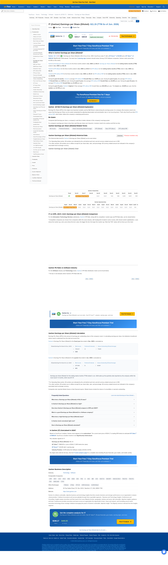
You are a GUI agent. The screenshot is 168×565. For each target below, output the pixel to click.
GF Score (35, 83)
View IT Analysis (124, 521)
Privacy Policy (69, 535)
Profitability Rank (37, 122)
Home (14, 6)
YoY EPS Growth (37, 147)
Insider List (56, 538)
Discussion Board (98, 538)
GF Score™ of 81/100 (115, 56)
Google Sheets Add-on (119, 538)
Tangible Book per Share (39, 139)
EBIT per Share (37, 64)
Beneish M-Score (37, 39)
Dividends (34, 168)
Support (158, 6)
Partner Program (93, 535)
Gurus (29, 6)
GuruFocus (31, 14)
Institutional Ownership (38, 91)
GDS (77, 478)
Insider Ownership (37, 89)
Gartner (50, 56)
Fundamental (35, 32)
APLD (64, 478)
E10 (34, 58)
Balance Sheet (35, 174)
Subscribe (132, 6)
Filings (83, 17)
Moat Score (36, 152)
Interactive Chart (76, 17)
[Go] (137, 21)
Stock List (45, 538)
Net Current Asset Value (39, 102)
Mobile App (76, 535)
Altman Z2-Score (37, 36)
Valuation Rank (37, 143)
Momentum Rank (37, 98)
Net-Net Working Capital (39, 104)
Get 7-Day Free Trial (134, 11)
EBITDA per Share (37, 66)
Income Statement (36, 171)
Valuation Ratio (35, 156)
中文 (108, 535)
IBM (93, 478)
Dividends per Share (38, 56)
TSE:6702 (124, 478)
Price (33, 165)
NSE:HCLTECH (116, 478)
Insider (68, 17)
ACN (97, 478)
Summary (31, 17)
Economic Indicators (72, 538)
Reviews (67, 6)
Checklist (124, 17)
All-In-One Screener (114, 535)
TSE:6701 (131, 478)
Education (151, 6)
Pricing (61, 6)
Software (51, 14)
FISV (50, 481)
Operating (118, 17)
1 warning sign (81, 58)
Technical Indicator (36, 181)
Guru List (51, 538)
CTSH (62, 481)
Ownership (112, 17)
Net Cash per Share (38, 100)
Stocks (38, 14)
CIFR (50, 478)
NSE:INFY (108, 478)
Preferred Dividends (64, 128)
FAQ (99, 535)
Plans (104, 538)
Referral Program (84, 535)
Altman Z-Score (37, 34)
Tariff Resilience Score (38, 154)
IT (58, 56)
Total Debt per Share (38, 141)
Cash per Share (37, 43)
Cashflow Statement (37, 177)
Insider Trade (63, 538)
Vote (129, 17)
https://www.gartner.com (69, 491)
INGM (73, 478)
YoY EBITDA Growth (38, 145)
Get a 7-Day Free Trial (82, 196)
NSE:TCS (102, 478)
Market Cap (36, 94)
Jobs (57, 535)
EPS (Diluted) (98, 128)
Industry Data (81, 538)
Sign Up (144, 6)
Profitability (34, 159)
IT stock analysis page (80, 452)
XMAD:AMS (56, 481)
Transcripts (89, 17)
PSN (82, 478)
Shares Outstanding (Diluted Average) (82, 128)
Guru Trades (62, 17)
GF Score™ (55, 447)
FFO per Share (36, 73)
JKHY (55, 478)
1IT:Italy (72, 485)
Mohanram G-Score (38, 96)
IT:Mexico (66, 485)
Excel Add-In (110, 538)
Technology (44, 14)
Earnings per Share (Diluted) (82, 14)
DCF (51, 17)
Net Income (53, 128)
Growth (34, 162)
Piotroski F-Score (37, 114)
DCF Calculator (89, 538)
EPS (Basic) (57, 68)
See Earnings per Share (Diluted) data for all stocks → (93, 530)
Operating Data (35, 29)
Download (120, 135)
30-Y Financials (39, 17)
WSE (68, 478)
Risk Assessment (37, 128)
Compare (99, 17)
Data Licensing (75, 6)
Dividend (56, 17)
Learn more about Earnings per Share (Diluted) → (123, 395)
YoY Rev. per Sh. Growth (39, 149)
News (49, 6)
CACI (59, 478)
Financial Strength (37, 75)
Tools (55, 6)
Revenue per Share (38, 126)
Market (43, 6)
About (53, 535)
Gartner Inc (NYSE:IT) (60, 14)
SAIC (88, 478)
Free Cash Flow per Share (39, 81)
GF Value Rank (36, 85)
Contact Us (103, 535)
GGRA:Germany (85, 485)
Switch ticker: (124, 21)
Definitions (70, 14)
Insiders (35, 6)
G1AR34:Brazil (94, 485)
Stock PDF (105, 17)
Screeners (21, 6)
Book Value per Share (38, 41)
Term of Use (61, 535)
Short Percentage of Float (39, 136)
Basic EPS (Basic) (110, 128)
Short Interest (36, 134)
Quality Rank (36, 124)
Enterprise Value (37, 68)
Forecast (47, 17)
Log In (138, 6)
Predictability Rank (37, 116)
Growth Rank (36, 87)
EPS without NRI (37, 70)
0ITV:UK (78, 485)
